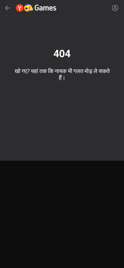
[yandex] (36, 8)
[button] (62, 134)
